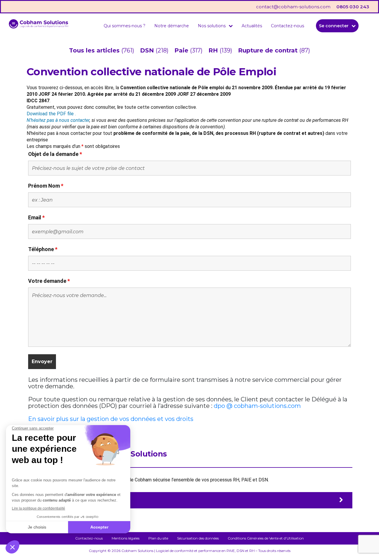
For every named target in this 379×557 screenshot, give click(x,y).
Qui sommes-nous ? (124, 25)
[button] (215, 25)
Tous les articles (95, 50)
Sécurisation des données (198, 538)
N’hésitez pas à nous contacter (58, 120)
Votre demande (49, 281)
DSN (148, 50)
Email (36, 217)
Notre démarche (171, 25)
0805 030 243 (352, 6)
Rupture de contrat (268, 50)
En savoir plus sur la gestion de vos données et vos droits (110, 418)
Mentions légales (125, 538)
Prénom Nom (45, 186)
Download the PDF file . (51, 113)
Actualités (252, 25)
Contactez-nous (287, 25)
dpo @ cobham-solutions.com (257, 405)
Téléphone (42, 249)
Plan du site (158, 538)
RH (214, 50)
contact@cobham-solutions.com (293, 6)
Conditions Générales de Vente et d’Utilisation (266, 538)
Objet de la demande (55, 154)
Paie (182, 50)
